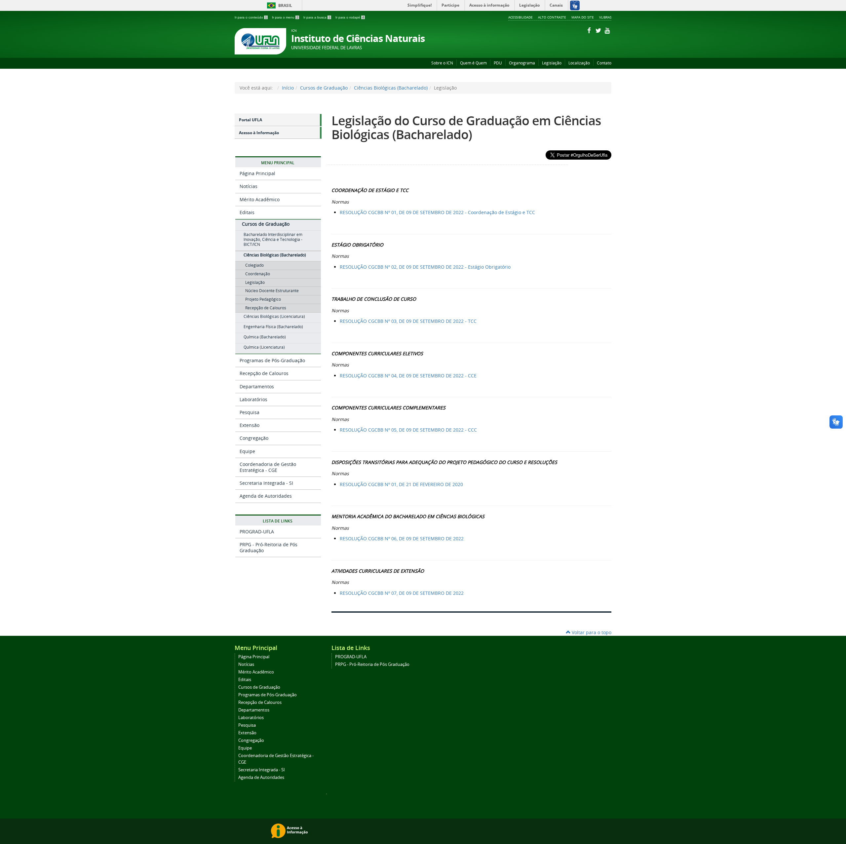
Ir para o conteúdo (251, 17)
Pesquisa (249, 412)
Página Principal (257, 173)
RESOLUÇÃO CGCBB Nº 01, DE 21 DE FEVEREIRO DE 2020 (401, 484)
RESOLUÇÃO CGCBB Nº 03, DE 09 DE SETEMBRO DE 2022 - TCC (408, 321)
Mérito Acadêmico (260, 199)
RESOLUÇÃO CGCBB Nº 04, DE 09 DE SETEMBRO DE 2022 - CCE (408, 375)
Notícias (248, 186)
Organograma (522, 63)
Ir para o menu (285, 17)
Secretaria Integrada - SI (266, 483)
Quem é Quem (473, 63)
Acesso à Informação (259, 132)
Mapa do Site (582, 17)
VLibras (605, 17)
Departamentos (257, 386)
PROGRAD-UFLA (257, 531)
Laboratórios (253, 399)
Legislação (551, 63)
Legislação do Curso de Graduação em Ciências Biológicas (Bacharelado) (466, 127)
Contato (604, 63)
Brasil (278, 5)
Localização (579, 63)
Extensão (249, 425)
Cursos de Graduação (324, 88)
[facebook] (589, 30)
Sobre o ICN (442, 63)
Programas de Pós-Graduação (272, 360)
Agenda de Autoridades (266, 496)
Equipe (247, 451)
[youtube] (607, 30)
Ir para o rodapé (349, 17)
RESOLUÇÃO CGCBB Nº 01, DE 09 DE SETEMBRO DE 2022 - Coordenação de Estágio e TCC (437, 212)
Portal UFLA (250, 120)
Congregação (254, 438)
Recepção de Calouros (264, 373)
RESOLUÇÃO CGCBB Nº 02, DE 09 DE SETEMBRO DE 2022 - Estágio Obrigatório (425, 267)
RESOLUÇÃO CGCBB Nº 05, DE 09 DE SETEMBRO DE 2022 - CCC (408, 430)
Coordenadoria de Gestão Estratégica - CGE (268, 467)
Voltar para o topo (590, 632)
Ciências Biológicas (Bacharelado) (391, 88)
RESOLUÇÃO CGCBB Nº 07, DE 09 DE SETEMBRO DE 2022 (402, 593)
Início (288, 88)
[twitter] (598, 30)
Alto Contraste (552, 17)
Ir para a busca (316, 17)
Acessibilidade (520, 17)
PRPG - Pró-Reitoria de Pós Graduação (268, 547)
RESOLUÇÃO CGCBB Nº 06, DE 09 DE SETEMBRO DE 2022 (402, 538)
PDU (498, 63)
